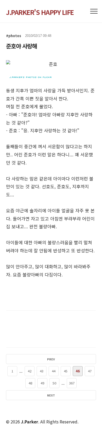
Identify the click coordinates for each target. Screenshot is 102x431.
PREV (51, 359)
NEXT (51, 395)
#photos (13, 35)
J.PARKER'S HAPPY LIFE (40, 12)
